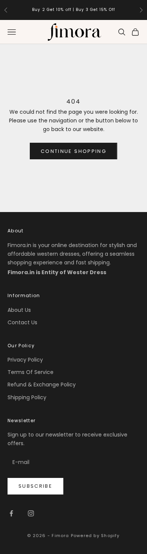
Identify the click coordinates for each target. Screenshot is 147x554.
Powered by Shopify (95, 536)
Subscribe (35, 486)
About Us (19, 310)
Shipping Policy (27, 397)
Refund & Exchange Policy (42, 384)
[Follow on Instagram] (31, 513)
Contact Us (22, 322)
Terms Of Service (31, 372)
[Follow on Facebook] (11, 513)
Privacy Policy (25, 359)
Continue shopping (73, 151)
